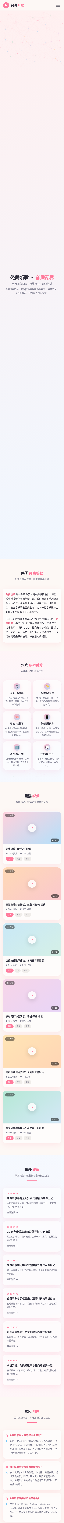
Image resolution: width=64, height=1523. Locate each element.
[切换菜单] (58, 5)
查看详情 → (12, 1212)
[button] (32, 828)
